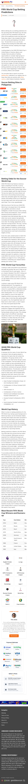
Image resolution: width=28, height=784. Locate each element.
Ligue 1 (20, 584)
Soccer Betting (9, 5)
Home (2, 5)
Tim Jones (4, 15)
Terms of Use (5, 715)
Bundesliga (7, 584)
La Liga (20, 562)
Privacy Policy (5, 718)
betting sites (4, 75)
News (3, 725)
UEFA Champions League (7, 574)
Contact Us (4, 722)
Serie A (7, 604)
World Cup (20, 593)
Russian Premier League (7, 594)
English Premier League (7, 563)
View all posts (14, 635)
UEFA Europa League (20, 574)
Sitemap (3, 713)
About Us (4, 720)
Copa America (20, 604)
